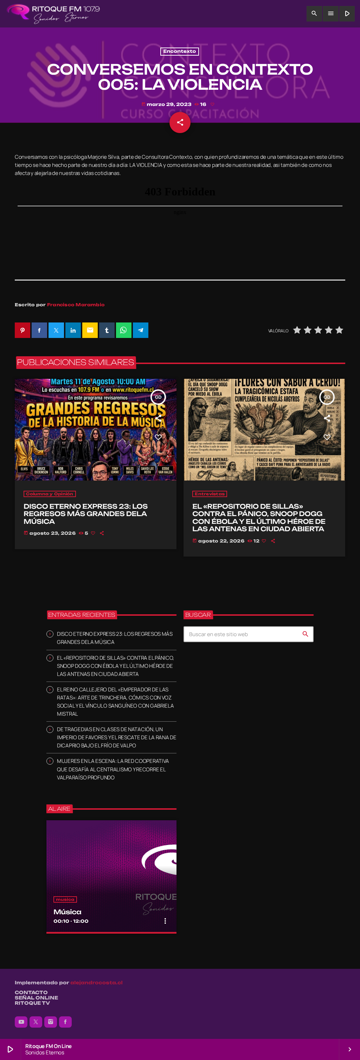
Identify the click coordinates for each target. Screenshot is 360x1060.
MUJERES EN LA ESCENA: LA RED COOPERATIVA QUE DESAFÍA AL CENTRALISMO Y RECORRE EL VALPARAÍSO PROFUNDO (113, 769)
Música (67, 912)
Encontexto (179, 51)
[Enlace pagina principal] (53, 13)
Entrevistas (210, 493)
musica (65, 899)
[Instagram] (50, 1022)
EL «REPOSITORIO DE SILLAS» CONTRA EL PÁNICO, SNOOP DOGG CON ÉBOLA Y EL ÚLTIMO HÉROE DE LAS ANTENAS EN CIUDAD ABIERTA (258, 518)
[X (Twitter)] (36, 1022)
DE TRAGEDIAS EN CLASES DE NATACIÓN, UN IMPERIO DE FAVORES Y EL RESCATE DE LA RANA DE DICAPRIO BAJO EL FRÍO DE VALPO (116, 737)
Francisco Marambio (76, 304)
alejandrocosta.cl (96, 983)
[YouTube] (21, 1022)
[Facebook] (65, 1022)
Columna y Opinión (49, 493)
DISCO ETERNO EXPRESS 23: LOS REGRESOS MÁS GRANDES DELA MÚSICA (86, 514)
